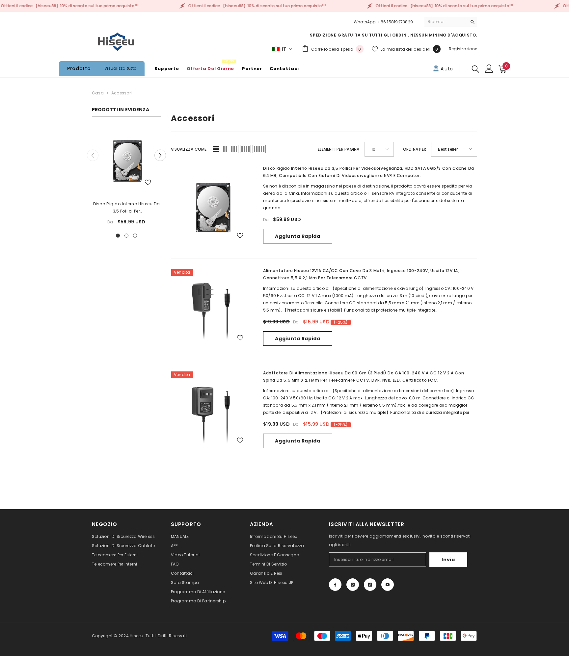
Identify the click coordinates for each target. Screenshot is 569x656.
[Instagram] (352, 584)
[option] (126, 178)
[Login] (489, 68)
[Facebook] (335, 584)
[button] (282, 49)
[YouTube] (387, 584)
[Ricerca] (450, 22)
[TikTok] (370, 584)
